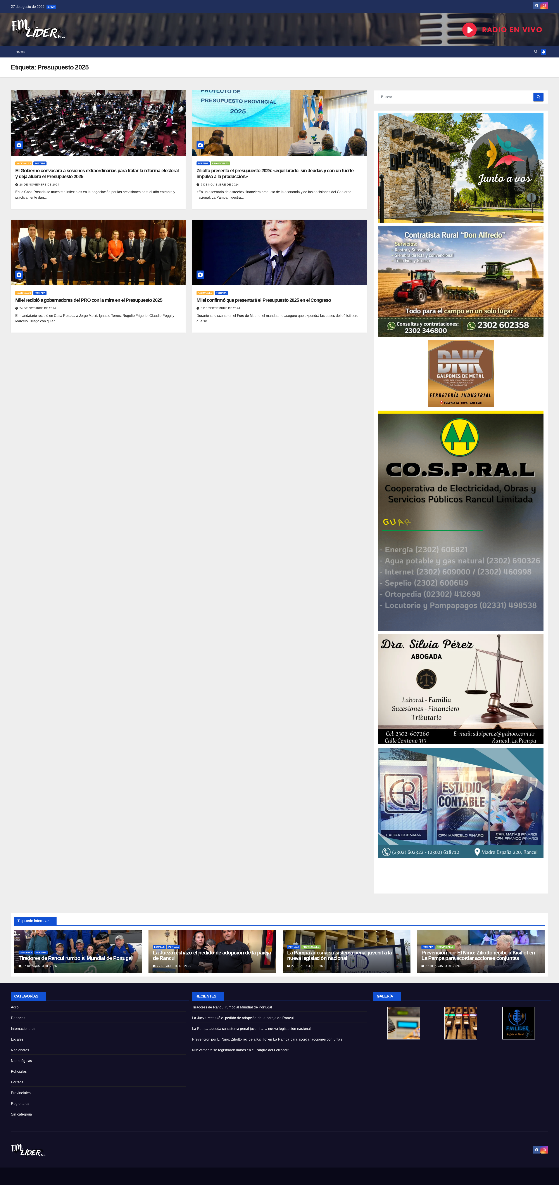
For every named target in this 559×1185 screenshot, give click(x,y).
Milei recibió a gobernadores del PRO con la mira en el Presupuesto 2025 (88, 300)
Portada (40, 163)
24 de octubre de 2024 (37, 308)
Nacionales (24, 163)
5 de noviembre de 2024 (220, 184)
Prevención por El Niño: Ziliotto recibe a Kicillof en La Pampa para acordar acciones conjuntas (478, 955)
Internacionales (23, 1029)
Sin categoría (21, 1114)
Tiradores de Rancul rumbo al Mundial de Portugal (75, 958)
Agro (15, 1007)
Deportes (26, 952)
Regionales (20, 1103)
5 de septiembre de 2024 (220, 308)
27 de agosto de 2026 (40, 966)
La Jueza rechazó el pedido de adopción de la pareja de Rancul (212, 955)
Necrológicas (21, 1061)
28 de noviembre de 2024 (39, 184)
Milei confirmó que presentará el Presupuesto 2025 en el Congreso (264, 300)
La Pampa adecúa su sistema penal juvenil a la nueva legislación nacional (339, 955)
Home (20, 52)
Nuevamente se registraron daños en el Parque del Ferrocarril (241, 1050)
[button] (536, 52)
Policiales (19, 1071)
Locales (159, 947)
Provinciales (220, 163)
